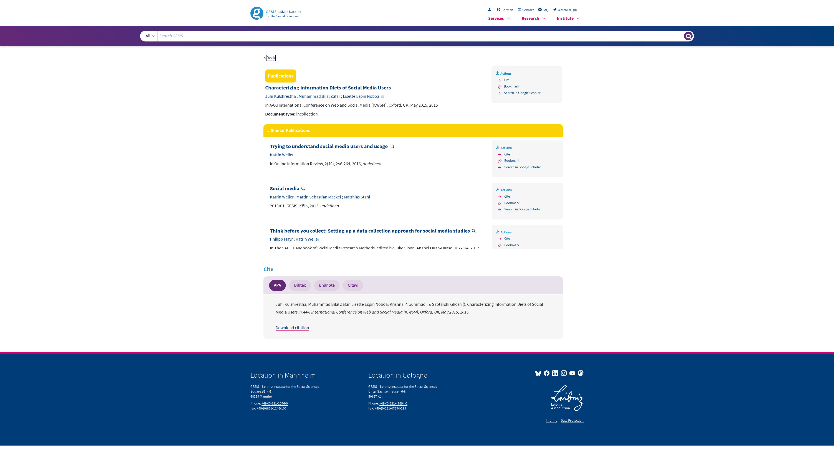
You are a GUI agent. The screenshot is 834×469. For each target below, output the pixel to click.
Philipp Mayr (281, 239)
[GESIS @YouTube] (572, 373)
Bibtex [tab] (300, 285)
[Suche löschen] (680, 36)
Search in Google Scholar (522, 93)
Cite (507, 80)
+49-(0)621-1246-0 (274, 403)
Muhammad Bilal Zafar (319, 96)
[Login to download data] (490, 10)
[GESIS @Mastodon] (580, 373)
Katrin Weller (282, 155)
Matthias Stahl (357, 197)
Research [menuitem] (530, 18)
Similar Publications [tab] (290, 131)
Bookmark (511, 86)
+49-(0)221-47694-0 (393, 403)
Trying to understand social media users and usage (329, 146)
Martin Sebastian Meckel (318, 197)
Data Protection (572, 420)
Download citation (292, 328)
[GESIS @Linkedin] (555, 373)
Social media (285, 188)
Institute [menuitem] (565, 18)
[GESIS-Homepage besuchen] (276, 13)
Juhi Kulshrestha (280, 96)
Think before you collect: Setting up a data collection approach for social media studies (370, 231)
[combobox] (417, 36)
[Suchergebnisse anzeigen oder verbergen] (688, 36)
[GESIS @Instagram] (564, 373)
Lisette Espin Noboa (361, 96)
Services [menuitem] (496, 18)
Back (270, 58)
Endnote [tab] (327, 285)
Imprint (551, 420)
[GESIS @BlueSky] (539, 373)
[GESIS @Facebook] (547, 373)
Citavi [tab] (353, 285)
